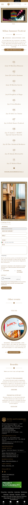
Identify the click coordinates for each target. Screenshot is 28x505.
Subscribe (14, 389)
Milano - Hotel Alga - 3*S (8, 465)
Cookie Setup (17, 492)
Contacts (23, 494)
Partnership (12, 494)
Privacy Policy (3, 255)
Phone (3, 240)
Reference (5, 226)
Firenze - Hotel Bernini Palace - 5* (10, 454)
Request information (8, 474)
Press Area (17, 494)
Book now (14, 406)
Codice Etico (6, 494)
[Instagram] (5, 472)
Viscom (14, 311)
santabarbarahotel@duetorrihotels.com (11, 428)
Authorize (6, 270)
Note (3, 244)
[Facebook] (3, 472)
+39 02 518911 (7, 426)
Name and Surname (7, 231)
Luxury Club (17, 1)
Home (13, 24)
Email (3, 235)
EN (25, 4)
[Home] (14, 4)
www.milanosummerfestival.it (14, 171)
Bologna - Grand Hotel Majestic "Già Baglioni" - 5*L (13, 451)
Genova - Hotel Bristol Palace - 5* (10, 456)
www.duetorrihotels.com (7, 443)
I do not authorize (20, 271)
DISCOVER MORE (14, 352)
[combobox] (2, 242)
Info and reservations (14, 49)
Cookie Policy (10, 492)
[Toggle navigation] (2, 4)
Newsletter (5, 476)
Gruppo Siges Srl (7, 498)
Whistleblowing (24, 492)
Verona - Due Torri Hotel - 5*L (9, 453)
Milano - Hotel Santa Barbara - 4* (10, 461)
